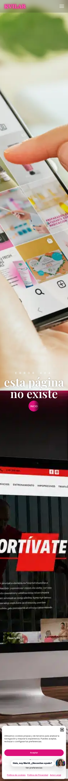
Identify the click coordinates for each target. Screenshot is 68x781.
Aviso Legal (55, 775)
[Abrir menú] (61, 6)
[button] (62, 729)
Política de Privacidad (37, 775)
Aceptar (34, 752)
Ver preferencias (34, 768)
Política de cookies (16, 775)
